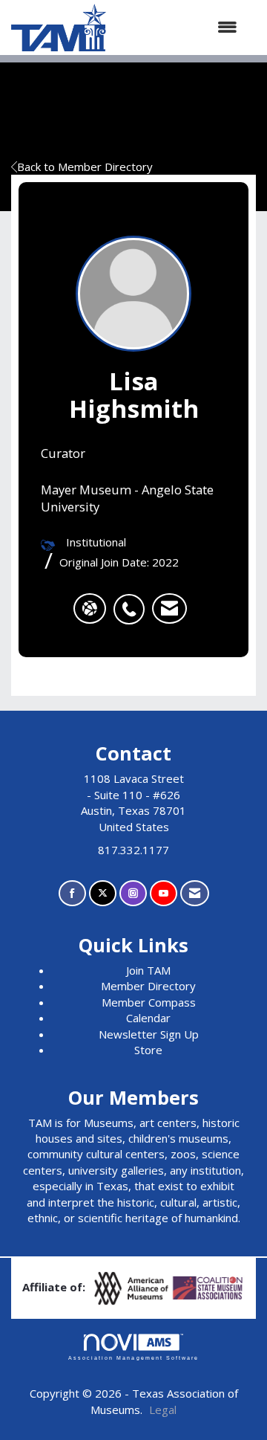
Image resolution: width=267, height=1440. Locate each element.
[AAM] (132, 1286)
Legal (163, 1409)
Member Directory (148, 985)
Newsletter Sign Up (149, 1034)
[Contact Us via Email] (194, 893)
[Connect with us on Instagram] (133, 893)
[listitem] (132, 601)
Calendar (148, 1017)
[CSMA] (208, 1286)
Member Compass (149, 1002)
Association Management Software (133, 1357)
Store (148, 1049)
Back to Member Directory (85, 166)
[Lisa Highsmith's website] (89, 608)
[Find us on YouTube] (163, 893)
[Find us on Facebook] (72, 893)
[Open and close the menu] (179, 27)
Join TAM (148, 970)
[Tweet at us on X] (102, 893)
